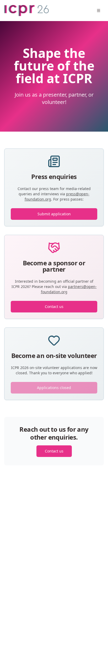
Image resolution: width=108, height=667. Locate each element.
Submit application (54, 213)
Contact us (54, 306)
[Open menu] (98, 10)
